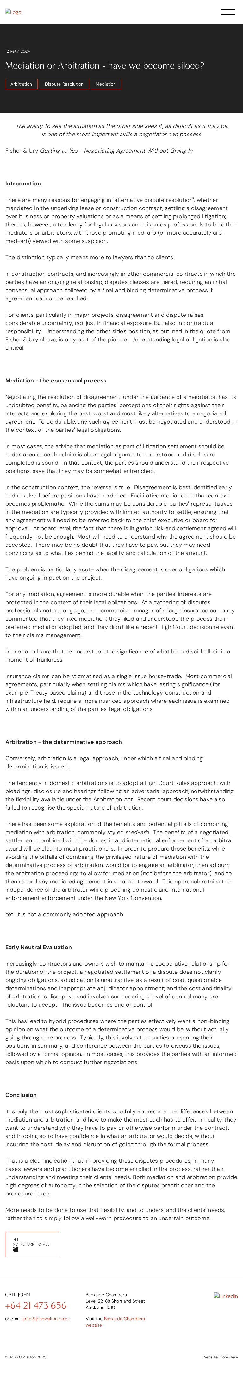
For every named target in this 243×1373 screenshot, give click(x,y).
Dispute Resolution (64, 84)
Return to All (35, 1244)
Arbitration (21, 84)
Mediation (106, 84)
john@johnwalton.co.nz (45, 1319)
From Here (228, 1357)
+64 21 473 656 (35, 1305)
